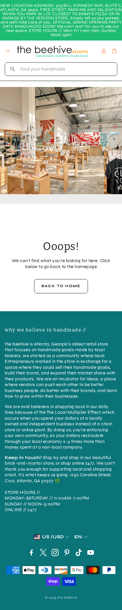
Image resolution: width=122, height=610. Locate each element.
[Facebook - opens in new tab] (31, 552)
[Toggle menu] (8, 51)
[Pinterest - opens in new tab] (66, 552)
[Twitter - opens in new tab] (43, 552)
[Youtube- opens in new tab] (90, 552)
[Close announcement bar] (116, 4)
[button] (61, 69)
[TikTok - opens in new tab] (78, 552)
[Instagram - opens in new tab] (55, 552)
